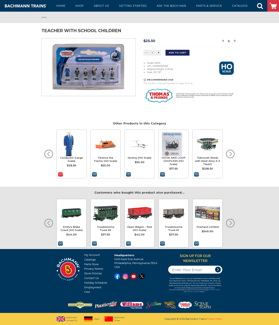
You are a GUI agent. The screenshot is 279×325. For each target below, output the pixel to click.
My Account (92, 255)
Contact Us (91, 278)
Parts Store (91, 264)
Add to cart (177, 52)
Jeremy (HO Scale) (139, 157)
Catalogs (90, 259)
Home (43, 17)
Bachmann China (119, 319)
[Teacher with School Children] (88, 66)
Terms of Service (193, 292)
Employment (92, 287)
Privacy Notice (93, 268)
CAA (87, 292)
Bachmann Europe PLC (72, 319)
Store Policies (93, 273)
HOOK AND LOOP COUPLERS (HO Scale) (173, 161)
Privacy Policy (214, 290)
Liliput (97, 319)
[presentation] (48, 154)
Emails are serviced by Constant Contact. (200, 287)
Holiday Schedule (95, 282)
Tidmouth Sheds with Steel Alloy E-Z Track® (207, 161)
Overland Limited (207, 226)
